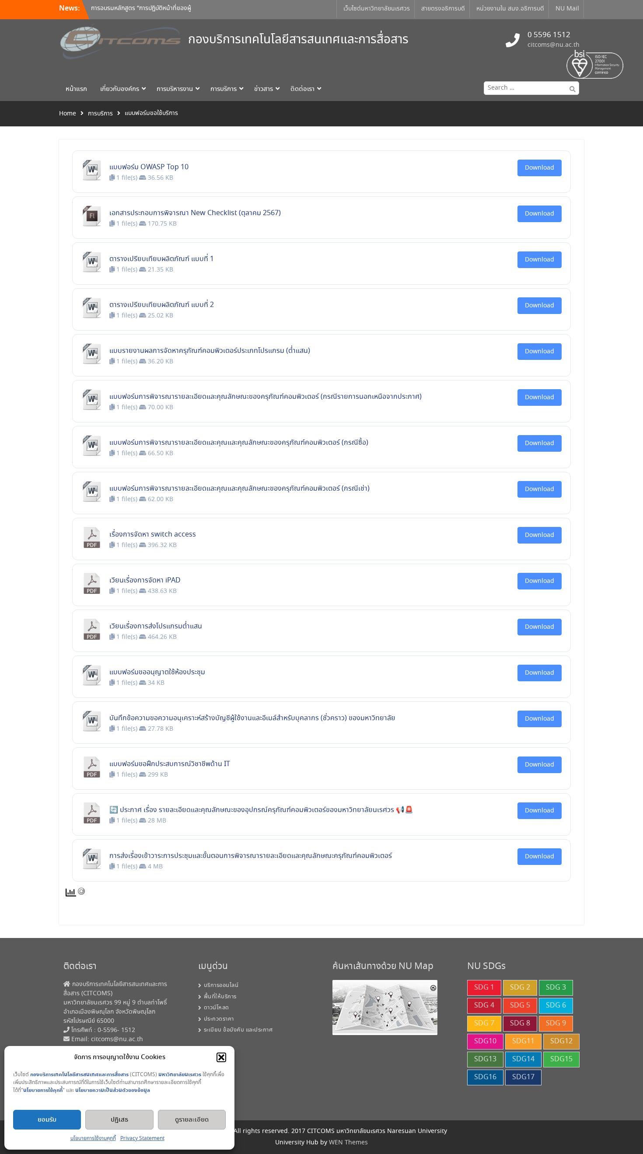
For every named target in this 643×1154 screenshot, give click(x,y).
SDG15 (561, 1059)
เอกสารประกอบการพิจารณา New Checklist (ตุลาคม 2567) (195, 213)
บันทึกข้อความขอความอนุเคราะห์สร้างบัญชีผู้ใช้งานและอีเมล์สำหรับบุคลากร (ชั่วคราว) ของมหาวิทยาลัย (252, 718)
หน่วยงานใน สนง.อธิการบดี (510, 8)
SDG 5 (520, 1006)
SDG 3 (556, 988)
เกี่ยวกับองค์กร (119, 89)
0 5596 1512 (549, 35)
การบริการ (223, 89)
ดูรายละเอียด (192, 1120)
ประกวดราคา (219, 1019)
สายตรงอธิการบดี (443, 8)
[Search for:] (529, 88)
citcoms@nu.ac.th (554, 45)
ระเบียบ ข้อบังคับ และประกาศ (238, 1030)
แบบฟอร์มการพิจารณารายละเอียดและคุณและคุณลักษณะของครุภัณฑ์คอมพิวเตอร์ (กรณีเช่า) (239, 489)
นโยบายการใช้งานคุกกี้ (93, 1138)
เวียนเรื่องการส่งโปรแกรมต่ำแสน (155, 626)
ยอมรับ (47, 1120)
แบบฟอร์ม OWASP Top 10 (149, 167)
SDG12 (561, 1041)
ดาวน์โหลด (216, 1008)
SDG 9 (556, 1023)
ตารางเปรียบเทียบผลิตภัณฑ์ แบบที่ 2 (161, 305)
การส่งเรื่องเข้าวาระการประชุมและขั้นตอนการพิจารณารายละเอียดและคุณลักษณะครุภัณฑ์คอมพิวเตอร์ (250, 856)
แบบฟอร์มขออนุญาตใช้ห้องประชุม (157, 672)
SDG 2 (520, 988)
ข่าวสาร (263, 89)
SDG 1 (484, 988)
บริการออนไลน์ (221, 985)
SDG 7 (484, 1023)
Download (539, 168)
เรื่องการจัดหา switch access (152, 535)
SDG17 (523, 1077)
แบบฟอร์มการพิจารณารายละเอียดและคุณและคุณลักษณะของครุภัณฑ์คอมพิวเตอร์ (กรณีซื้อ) (238, 443)
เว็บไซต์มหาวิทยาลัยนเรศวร (376, 8)
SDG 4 (484, 1006)
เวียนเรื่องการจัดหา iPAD (145, 580)
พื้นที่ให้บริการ (220, 997)
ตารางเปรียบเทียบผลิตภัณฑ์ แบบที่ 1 (161, 259)
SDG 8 (520, 1023)
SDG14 (523, 1059)
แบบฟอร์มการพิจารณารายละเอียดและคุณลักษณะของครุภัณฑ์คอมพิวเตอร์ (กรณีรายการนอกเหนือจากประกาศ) (265, 397)
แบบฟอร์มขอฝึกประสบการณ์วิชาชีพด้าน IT (169, 764)
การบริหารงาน (175, 89)
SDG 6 (556, 1006)
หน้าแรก (76, 89)
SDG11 (523, 1041)
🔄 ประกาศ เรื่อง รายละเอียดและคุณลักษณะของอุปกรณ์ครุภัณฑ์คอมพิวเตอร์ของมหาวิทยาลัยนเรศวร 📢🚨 (261, 810)
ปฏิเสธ (119, 1120)
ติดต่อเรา (302, 89)
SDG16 (485, 1077)
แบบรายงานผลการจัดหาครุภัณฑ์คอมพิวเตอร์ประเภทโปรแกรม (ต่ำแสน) (209, 351)
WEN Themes (348, 1142)
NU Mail (567, 8)
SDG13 (485, 1059)
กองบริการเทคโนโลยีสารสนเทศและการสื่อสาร (298, 40)
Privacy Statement (142, 1138)
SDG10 (485, 1041)
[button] (221, 1057)
